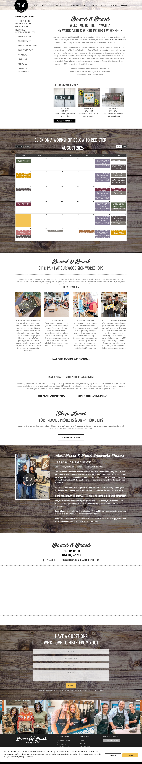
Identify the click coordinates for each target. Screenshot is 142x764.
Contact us (22, 64)
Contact (114, 5)
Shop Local (22, 59)
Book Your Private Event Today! (51, 396)
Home (35, 5)
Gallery (94, 5)
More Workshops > (64, 120)
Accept (130, 755)
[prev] (17, 146)
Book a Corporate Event (27, 45)
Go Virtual (22, 55)
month (119, 146)
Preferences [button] (29, 757)
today (27, 146)
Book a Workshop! (57, 5)
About (44, 5)
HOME (82, 740)
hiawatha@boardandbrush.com (25, 31)
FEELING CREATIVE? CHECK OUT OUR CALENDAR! (71, 359)
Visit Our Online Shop (71, 437)
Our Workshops (73, 5)
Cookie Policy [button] (76, 754)
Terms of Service (93, 690)
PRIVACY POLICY (86, 746)
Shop (105, 5)
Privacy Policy (79, 690)
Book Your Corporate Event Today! (92, 396)
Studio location (24, 41)
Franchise (124, 5)
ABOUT (82, 743)
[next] (21, 146)
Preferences (113, 755)
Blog (85, 5)
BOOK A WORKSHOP (115, 40)
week (124, 146)
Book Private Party (25, 50)
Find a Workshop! (25, 36)
